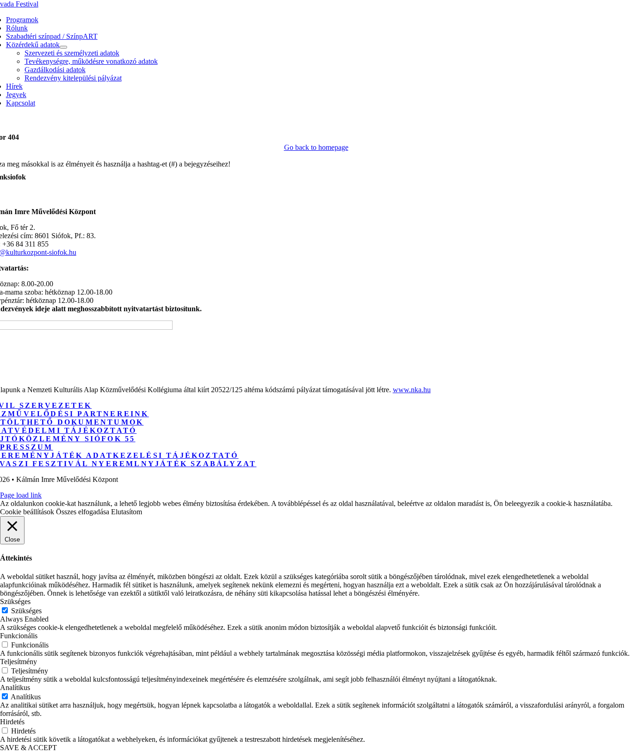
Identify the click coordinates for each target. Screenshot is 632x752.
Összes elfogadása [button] (82, 512)
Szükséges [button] (15, 601)
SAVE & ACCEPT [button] (28, 748)
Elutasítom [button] (126, 512)
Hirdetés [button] (12, 722)
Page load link (21, 495)
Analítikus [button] (15, 687)
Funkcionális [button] (18, 636)
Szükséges (26, 611)
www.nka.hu (412, 390)
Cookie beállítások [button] (27, 512)
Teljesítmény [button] (18, 662)
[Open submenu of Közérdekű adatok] (63, 47)
